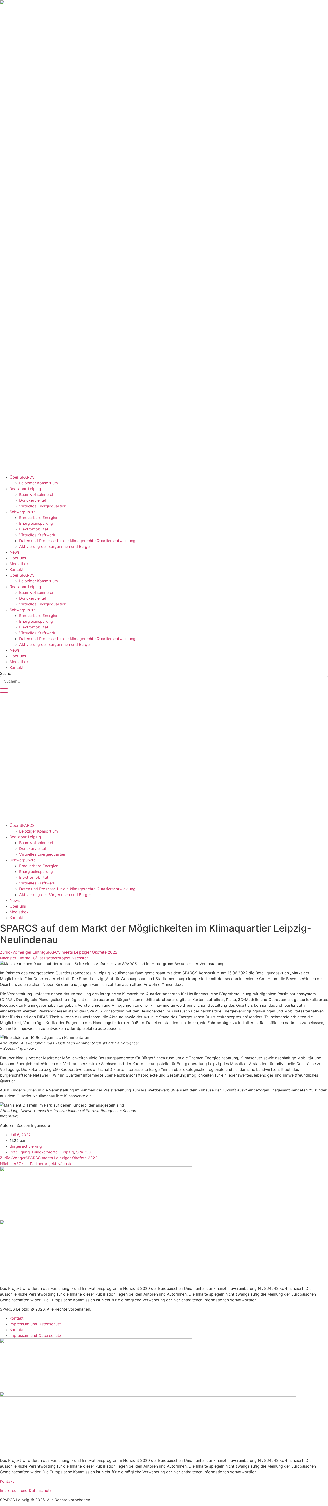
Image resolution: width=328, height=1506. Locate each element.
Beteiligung (20, 1152)
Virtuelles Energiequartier (42, 506)
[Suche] (4, 690)
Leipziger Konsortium (38, 483)
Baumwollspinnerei (36, 494)
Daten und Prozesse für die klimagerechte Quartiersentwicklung (77, 540)
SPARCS (83, 1152)
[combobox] (164, 681)
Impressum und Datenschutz (35, 1324)
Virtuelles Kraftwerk (37, 534)
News (15, 552)
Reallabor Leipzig (25, 488)
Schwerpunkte (23, 511)
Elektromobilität (33, 529)
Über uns (18, 557)
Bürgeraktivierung (26, 1146)
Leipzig (67, 1152)
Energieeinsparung (36, 523)
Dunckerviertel (32, 500)
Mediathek (19, 563)
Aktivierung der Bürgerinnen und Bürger (55, 546)
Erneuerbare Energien (38, 517)
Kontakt (17, 569)
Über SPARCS (22, 477)
